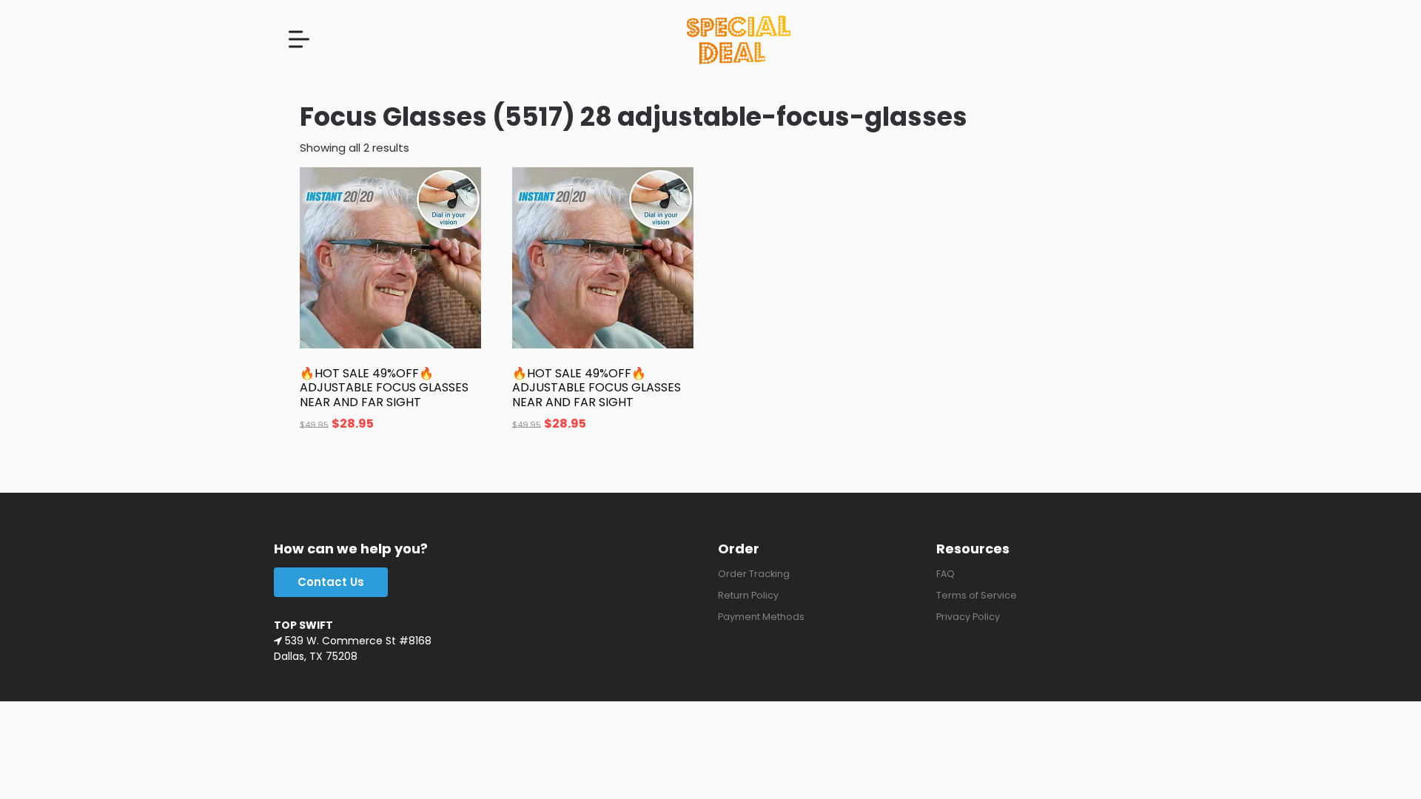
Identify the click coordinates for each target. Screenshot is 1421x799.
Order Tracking (754, 573)
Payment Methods (761, 616)
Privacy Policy (968, 616)
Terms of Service (976, 595)
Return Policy (748, 595)
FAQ (945, 573)
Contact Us (331, 582)
